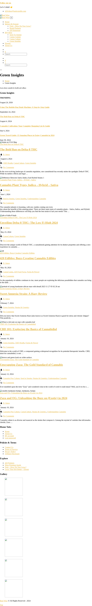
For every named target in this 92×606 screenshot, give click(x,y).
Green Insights (30, 163)
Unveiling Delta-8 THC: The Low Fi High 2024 (29, 222)
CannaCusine (8, 272)
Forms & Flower (33, 272)
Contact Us (9, 447)
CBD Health (8, 163)
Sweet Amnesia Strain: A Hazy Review (23, 293)
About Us (8, 434)
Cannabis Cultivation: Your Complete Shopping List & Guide (25, 126)
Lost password (10, 438)
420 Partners (9, 463)
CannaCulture (19, 163)
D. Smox (6, 155)
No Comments (8, 167)
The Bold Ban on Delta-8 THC (12, 117)
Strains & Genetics (22, 307)
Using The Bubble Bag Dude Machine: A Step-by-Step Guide (24, 107)
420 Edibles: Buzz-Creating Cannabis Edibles (28, 258)
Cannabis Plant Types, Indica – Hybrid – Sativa (29, 185)
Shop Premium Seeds (13, 465)
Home (7, 431)
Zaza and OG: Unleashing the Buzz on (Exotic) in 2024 (33, 398)
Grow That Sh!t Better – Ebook (17, 469)
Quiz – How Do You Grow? (15, 467)
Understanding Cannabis (36, 199)
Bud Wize (4, 601)
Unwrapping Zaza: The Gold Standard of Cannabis (31, 364)
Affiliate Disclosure (12, 454)
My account (9, 436)
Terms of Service (11, 449)
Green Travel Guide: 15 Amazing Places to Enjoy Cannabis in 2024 (27, 135)
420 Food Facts (20, 272)
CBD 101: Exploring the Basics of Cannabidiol (28, 329)
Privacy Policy (10, 452)
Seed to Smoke (8, 199)
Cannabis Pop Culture (11, 378)
